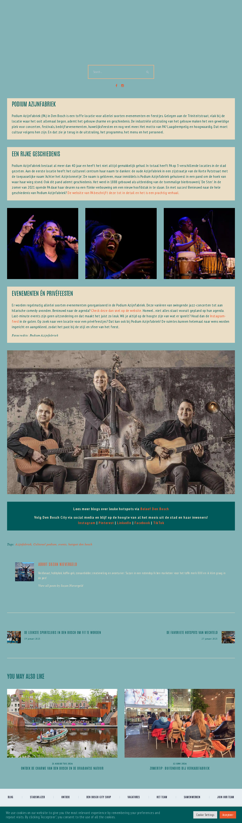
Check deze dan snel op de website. (116, 310)
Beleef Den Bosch (154, 508)
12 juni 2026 (180, 763)
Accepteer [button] (227, 815)
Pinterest (106, 522)
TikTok (158, 522)
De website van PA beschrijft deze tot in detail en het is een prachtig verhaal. (123, 192)
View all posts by (60, 585)
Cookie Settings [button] (205, 815)
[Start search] (147, 72)
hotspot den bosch (80, 544)
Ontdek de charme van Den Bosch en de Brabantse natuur (62, 768)
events (62, 544)
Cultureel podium (44, 544)
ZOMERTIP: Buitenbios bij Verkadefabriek (180, 768)
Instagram (86, 522)
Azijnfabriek (23, 544)
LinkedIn (124, 522)
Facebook (142, 522)
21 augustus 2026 (62, 763)
